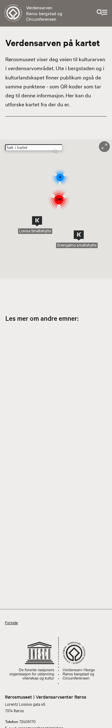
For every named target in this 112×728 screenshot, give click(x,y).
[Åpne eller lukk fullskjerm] (104, 146)
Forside (11, 622)
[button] (37, 221)
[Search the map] (55, 148)
